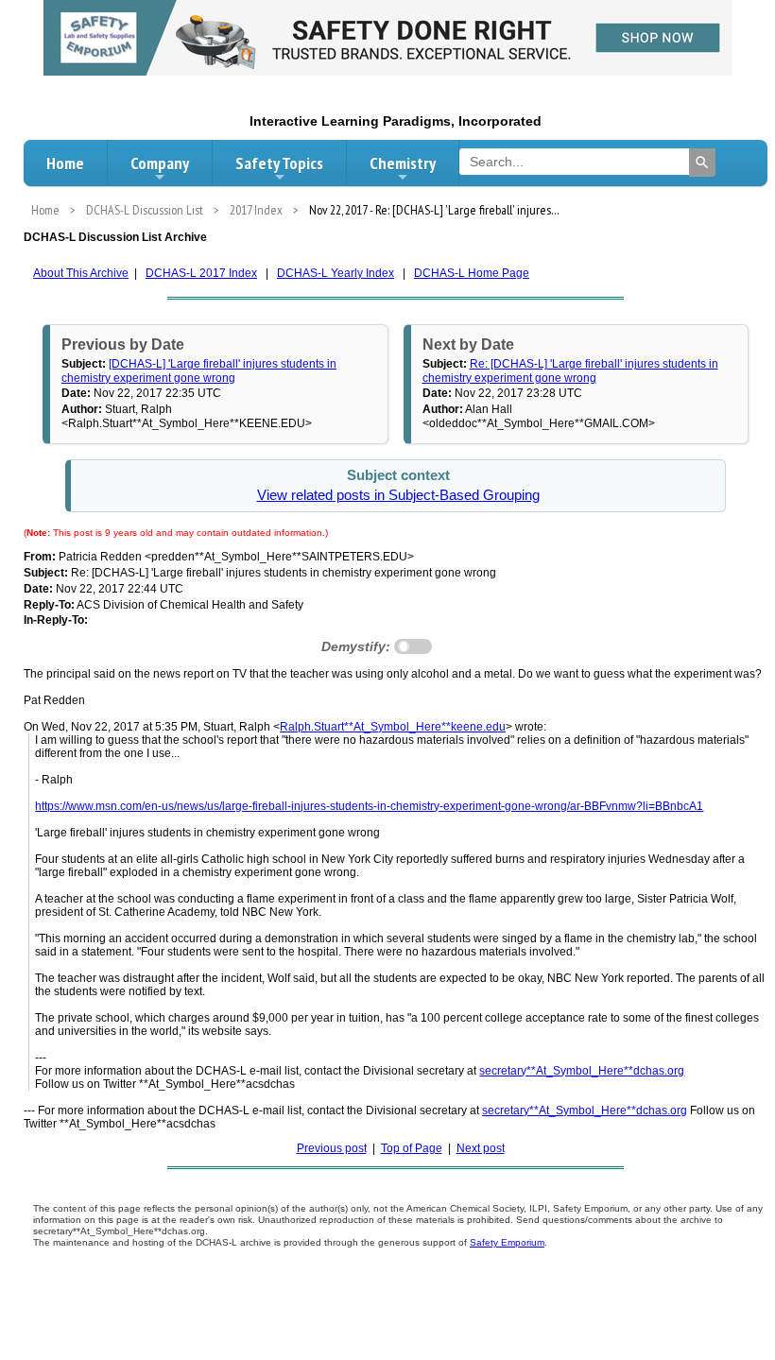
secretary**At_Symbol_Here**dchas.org (581, 1070)
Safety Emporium (507, 1242)
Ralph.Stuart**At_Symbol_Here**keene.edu (393, 726)
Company (159, 163)
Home (65, 163)
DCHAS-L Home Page (471, 273)
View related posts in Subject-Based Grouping (398, 495)
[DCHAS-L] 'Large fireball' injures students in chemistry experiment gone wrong (198, 370)
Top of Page (411, 1148)
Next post (480, 1148)
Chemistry (403, 163)
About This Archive (81, 273)
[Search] (702, 162)
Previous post (332, 1148)
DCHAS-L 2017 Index (201, 273)
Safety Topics (279, 163)
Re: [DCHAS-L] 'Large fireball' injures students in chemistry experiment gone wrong (570, 370)
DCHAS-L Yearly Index (335, 273)
